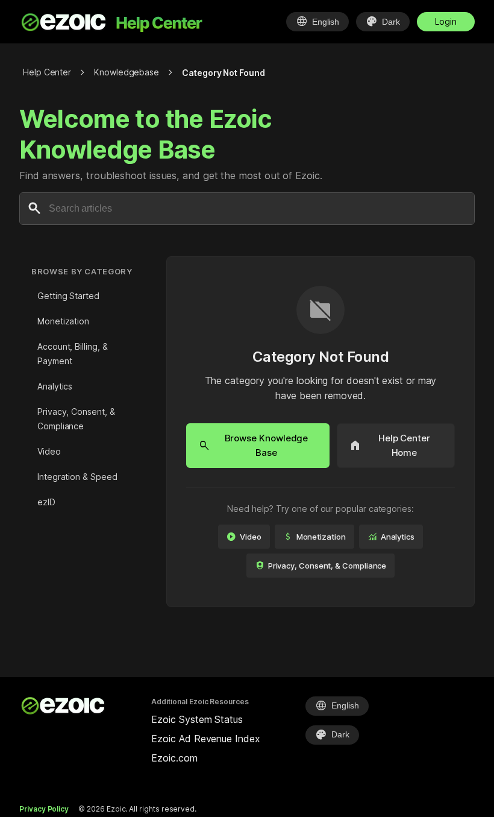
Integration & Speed (77, 477)
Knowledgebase (126, 72)
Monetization (63, 321)
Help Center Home (389, 445)
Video (49, 451)
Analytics (54, 386)
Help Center (47, 72)
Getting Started (68, 296)
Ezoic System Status (196, 719)
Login (446, 21)
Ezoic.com (174, 758)
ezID (46, 502)
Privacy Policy (44, 808)
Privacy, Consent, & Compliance (75, 418)
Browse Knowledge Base (253, 445)
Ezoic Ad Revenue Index (205, 739)
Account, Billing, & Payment (72, 353)
